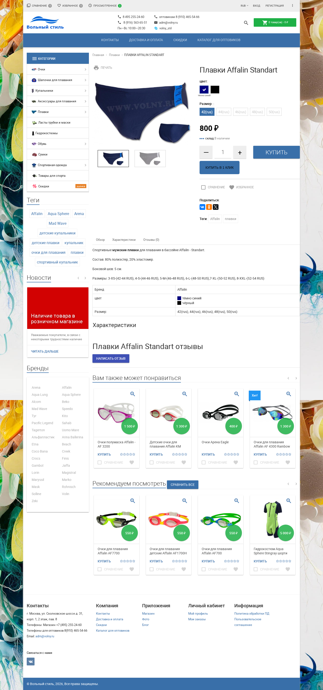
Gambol (37, 465)
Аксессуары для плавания (56, 101)
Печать (102, 67)
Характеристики (124, 239)
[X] (215, 207)
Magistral (69, 472)
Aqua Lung (40, 394)
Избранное (69, 5)
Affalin (37, 213)
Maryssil (38, 479)
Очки (41, 69)
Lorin (35, 472)
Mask (36, 486)
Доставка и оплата (146, 40)
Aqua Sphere (58, 213)
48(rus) (257, 111)
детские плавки (45, 242)
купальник (74, 242)
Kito (65, 416)
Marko (66, 479)
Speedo (67, 408)
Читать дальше (45, 351)
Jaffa (66, 465)
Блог (145, 625)
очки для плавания (48, 252)
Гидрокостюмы (46, 133)
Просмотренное (104, 5)
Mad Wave (57, 223)
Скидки (180, 40)
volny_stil (165, 28)
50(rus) (274, 111)
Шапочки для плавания (54, 80)
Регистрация (275, 5)
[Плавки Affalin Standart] (142, 111)
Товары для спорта (51, 175)
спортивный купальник (57, 262)
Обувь (41, 144)
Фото (145, 619)
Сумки (43, 154)
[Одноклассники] (209, 207)
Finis (65, 458)
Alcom (36, 401)
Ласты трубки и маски (54, 122)
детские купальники (57, 233)
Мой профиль (198, 613)
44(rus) (223, 111)
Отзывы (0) (151, 239)
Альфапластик (43, 437)
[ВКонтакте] (202, 207)
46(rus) (240, 111)
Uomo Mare (70, 430)
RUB (243, 5)
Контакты (110, 40)
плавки (77, 252)
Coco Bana (40, 451)
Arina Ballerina (72, 437)
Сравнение (39, 5)
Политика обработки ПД (251, 613)
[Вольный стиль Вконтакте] (31, 661)
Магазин (148, 613)
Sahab (66, 423)
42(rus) (207, 111)
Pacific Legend (42, 423)
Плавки (43, 112)
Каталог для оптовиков (218, 40)
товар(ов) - (275, 23)
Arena (79, 213)
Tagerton (38, 430)
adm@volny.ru (166, 22)
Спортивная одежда (52, 165)
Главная (98, 55)
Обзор (100, 239)
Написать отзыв (111, 358)
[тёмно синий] (204, 90)
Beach (66, 444)
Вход (256, 5)
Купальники (44, 90)
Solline (36, 494)
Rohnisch (69, 486)
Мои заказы (197, 619)
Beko (65, 401)
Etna (35, 444)
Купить (104, 454)
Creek (66, 451)
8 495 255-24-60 (131, 17)
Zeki (35, 501)
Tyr (34, 416)
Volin (65, 494)
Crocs (36, 458)
